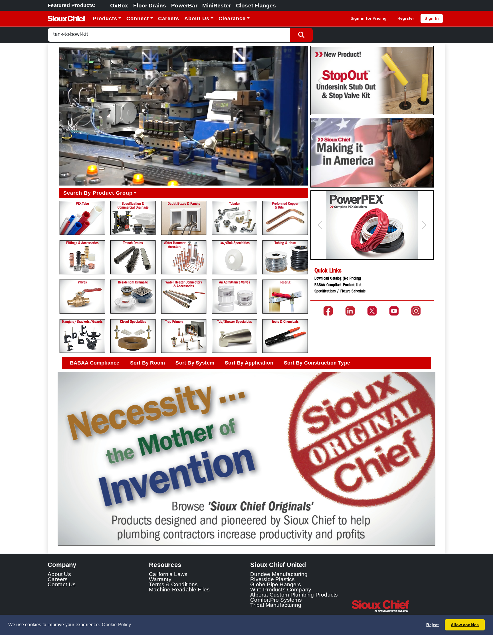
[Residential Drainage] (132, 297)
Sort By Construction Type (317, 363)
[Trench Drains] (132, 257)
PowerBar (184, 5)
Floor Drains (149, 5)
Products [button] (105, 18)
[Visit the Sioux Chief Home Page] (398, 606)
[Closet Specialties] (132, 336)
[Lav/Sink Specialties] (234, 257)
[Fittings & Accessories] (82, 257)
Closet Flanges (256, 5)
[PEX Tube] (82, 218)
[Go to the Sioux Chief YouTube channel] (394, 311)
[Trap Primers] (183, 336)
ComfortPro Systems (276, 600)
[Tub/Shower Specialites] (234, 336)
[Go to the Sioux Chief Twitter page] (372, 311)
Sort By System (194, 363)
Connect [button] (137, 18)
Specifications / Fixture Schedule (339, 292)
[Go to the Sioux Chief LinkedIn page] (350, 311)
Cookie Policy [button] (116, 624)
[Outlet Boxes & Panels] (183, 218)
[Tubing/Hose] (285, 257)
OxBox (119, 5)
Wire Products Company (280, 589)
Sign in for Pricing (369, 18)
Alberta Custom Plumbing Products (294, 594)
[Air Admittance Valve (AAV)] (234, 297)
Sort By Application (249, 363)
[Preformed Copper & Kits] (285, 218)
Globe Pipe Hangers (275, 584)
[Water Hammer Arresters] (183, 257)
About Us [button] (196, 18)
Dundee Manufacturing (279, 574)
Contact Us (62, 584)
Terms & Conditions (173, 584)
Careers (168, 18)
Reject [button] (432, 624)
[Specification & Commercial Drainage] (132, 218)
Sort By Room (147, 363)
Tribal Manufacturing (275, 605)
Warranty (160, 579)
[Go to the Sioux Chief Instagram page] (416, 311)
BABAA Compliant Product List (337, 285)
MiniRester (216, 5)
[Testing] (285, 297)
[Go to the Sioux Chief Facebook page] (328, 311)
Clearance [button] (232, 18)
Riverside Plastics (272, 579)
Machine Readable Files (179, 589)
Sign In (432, 18)
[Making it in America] (372, 152)
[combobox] (169, 35)
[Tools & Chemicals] (285, 336)
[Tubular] (234, 218)
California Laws (168, 574)
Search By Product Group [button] (98, 193)
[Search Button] (301, 35)
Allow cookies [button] (465, 624)
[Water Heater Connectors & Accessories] (183, 297)
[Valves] (82, 297)
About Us (59, 574)
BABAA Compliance (95, 363)
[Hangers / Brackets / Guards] (82, 336)
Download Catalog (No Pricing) (337, 279)
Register (405, 18)
